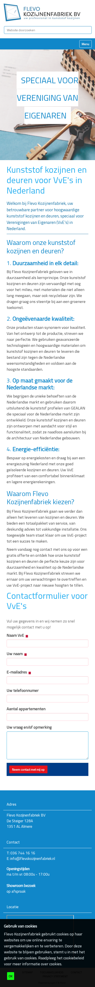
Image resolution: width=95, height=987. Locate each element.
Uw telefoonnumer (23, 690)
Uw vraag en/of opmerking (29, 727)
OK (11, 976)
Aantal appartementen (26, 709)
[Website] (42, 12)
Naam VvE (16, 635)
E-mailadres (17, 672)
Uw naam (15, 654)
